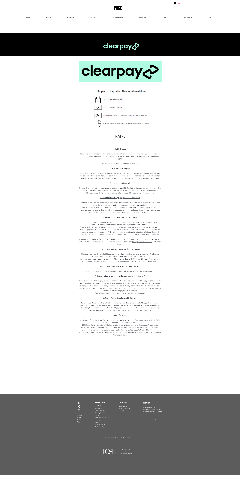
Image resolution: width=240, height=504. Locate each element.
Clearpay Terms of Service (139, 193)
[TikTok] (79, 403)
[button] (169, 2)
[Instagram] (79, 410)
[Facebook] (79, 406)
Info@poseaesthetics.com (152, 409)
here (132, 320)
